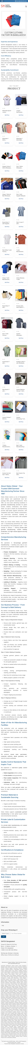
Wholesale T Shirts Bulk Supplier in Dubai (20, 140)
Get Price (7, 115)
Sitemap (18, 1042)
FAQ (3, 925)
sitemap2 (14, 1037)
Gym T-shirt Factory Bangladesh (5, 335)
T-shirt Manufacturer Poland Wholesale (20, 251)
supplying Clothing (6, 912)
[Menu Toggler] (2, 1)
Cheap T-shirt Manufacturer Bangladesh (5, 279)
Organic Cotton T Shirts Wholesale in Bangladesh (6, 168)
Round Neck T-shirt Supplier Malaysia (6, 224)
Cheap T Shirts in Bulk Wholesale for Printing (6, 196)
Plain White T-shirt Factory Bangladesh (7, 251)
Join (3, 936)
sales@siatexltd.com (22, 1)
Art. (3, 108)
